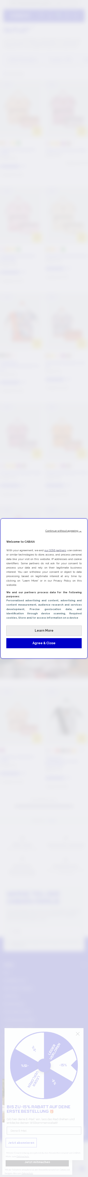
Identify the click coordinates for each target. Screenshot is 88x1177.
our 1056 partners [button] (55, 550)
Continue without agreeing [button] (63, 530)
